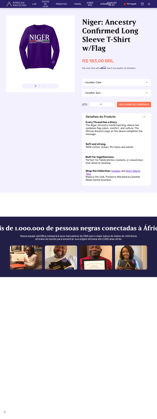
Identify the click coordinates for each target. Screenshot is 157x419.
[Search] (149, 4)
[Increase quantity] (108, 104)
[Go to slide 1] (35, 86)
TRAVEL (77, 4)
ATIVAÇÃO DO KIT (112, 4)
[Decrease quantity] (93, 104)
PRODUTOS (61, 4)
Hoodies (116, 170)
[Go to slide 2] (39, 86)
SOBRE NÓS (90, 4)
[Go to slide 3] (43, 86)
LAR (34, 4)
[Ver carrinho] (142, 4)
